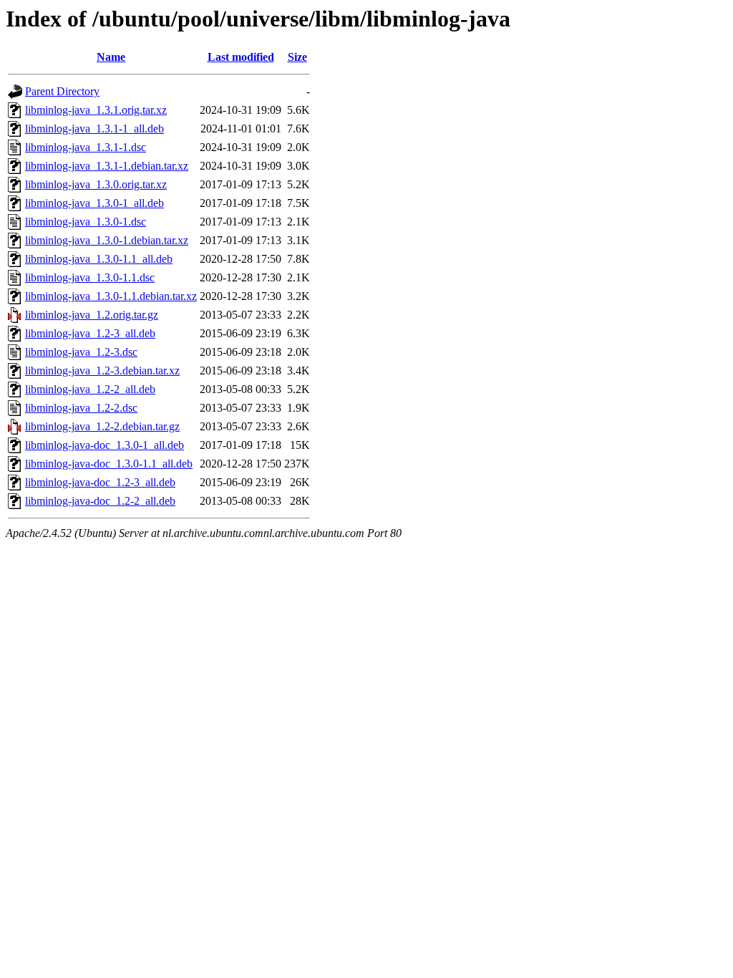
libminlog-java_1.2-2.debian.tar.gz (102, 426)
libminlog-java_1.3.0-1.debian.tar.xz (106, 240)
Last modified (241, 57)
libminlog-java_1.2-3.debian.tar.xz (102, 370)
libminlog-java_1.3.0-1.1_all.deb (99, 259)
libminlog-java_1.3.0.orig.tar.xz (96, 184)
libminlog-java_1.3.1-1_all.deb (94, 128)
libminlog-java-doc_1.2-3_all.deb (100, 482)
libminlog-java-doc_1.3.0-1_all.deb (104, 445)
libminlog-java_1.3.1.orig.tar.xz (96, 110)
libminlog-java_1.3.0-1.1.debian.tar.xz (111, 296)
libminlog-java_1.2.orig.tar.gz (91, 315)
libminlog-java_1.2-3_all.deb (90, 333)
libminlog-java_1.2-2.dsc (81, 408)
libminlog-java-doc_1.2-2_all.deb (100, 501)
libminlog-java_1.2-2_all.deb (90, 389)
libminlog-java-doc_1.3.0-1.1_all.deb (109, 463)
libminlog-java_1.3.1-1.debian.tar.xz (106, 166)
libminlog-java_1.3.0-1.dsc (85, 222)
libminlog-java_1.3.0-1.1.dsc (90, 277)
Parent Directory (62, 91)
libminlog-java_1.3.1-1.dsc (85, 147)
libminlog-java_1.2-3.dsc (81, 352)
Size (297, 57)
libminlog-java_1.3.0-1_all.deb (94, 203)
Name (111, 57)
